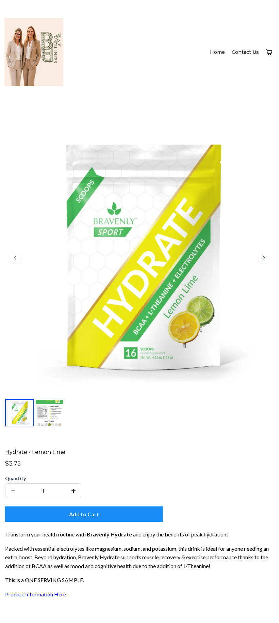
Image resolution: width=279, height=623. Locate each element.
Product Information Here (35, 594)
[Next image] (264, 258)
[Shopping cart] (269, 52)
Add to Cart (84, 514)
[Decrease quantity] (13, 490)
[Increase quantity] (73, 490)
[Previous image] (15, 258)
